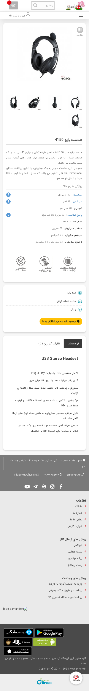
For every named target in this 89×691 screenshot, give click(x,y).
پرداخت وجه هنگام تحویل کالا (65, 597)
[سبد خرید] (13, 5)
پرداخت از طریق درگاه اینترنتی (65, 590)
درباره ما (77, 513)
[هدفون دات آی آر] (74, 5)
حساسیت (77, 195)
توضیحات (73, 343)
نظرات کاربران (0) (49, 343)
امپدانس (77, 201)
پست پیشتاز (75, 565)
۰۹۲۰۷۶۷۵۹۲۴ (52, 475)
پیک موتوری (75, 558)
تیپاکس (77, 545)
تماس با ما (76, 519)
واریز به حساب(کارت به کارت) (65, 584)
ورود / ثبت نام (17, 15)
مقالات (78, 506)
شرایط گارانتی (74, 526)
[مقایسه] (80, 30)
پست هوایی (75, 551)
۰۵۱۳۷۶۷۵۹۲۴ (73, 475)
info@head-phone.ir (25, 475)
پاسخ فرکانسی (74, 215)
